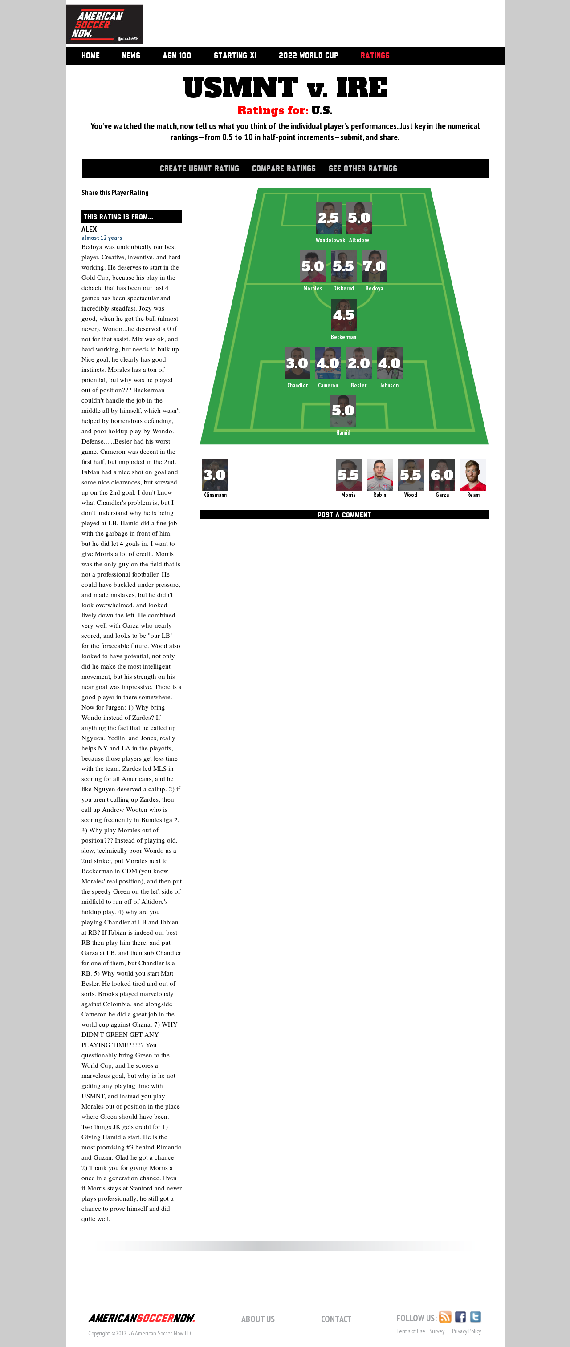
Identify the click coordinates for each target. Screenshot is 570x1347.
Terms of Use (410, 1331)
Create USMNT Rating (199, 169)
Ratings (375, 56)
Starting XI (235, 56)
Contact (336, 1319)
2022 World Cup (308, 56)
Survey (436, 1331)
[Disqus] (344, 645)
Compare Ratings (284, 169)
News (131, 56)
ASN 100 (177, 56)
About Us (258, 1319)
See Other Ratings (363, 169)
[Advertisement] (313, 24)
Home (90, 56)
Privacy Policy (466, 1331)
